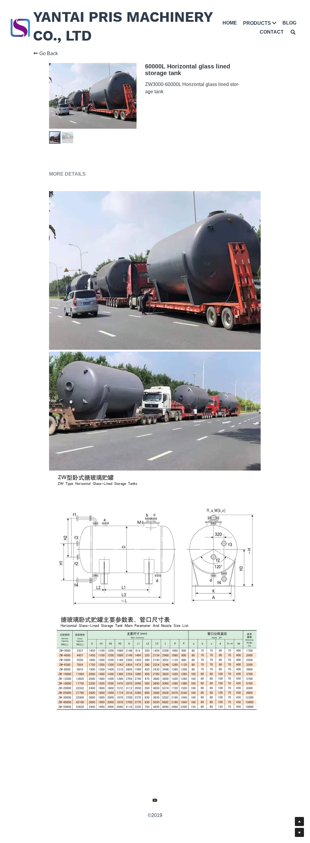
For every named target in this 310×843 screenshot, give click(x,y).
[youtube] (155, 816)
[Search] (293, 31)
